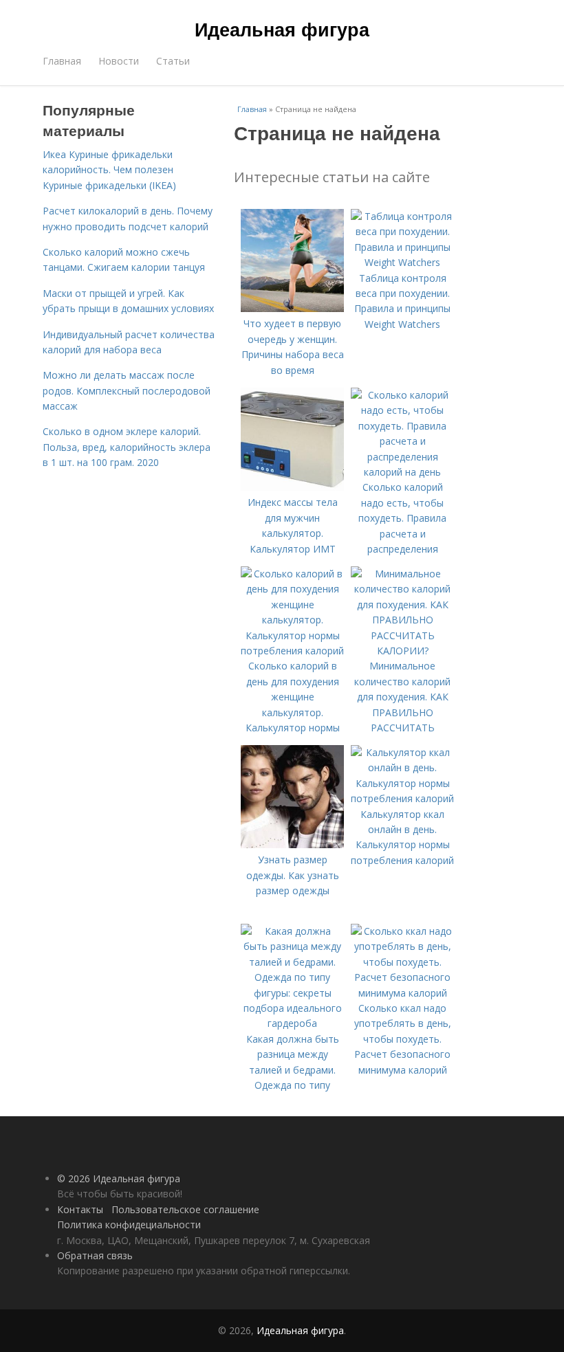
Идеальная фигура (282, 29)
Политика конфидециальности (129, 1224)
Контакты (80, 1209)
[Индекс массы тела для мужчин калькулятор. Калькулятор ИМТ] (292, 487)
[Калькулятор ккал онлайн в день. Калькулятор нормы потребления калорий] (402, 798)
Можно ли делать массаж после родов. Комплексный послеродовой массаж (126, 390)
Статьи (173, 60)
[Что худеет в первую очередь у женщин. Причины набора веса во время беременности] (292, 308)
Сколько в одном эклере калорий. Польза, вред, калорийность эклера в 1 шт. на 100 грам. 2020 (126, 447)
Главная (62, 60)
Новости (118, 60)
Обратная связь (95, 1255)
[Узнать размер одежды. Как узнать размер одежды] (292, 844)
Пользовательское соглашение (185, 1209)
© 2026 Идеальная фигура (118, 1178)
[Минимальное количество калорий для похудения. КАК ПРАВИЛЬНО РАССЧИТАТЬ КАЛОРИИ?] (402, 650)
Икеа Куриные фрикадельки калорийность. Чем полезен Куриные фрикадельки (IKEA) (109, 170)
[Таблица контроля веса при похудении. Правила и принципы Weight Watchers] (402, 262)
